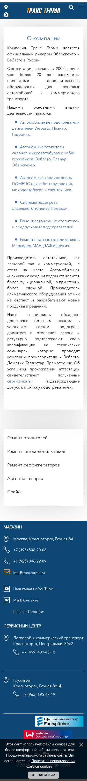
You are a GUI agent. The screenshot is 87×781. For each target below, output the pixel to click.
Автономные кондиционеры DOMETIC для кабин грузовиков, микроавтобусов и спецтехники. (42, 183)
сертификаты (19, 381)
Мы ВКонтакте (25, 600)
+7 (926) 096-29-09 (29, 561)
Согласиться (43, 775)
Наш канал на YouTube (33, 588)
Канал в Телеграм (28, 611)
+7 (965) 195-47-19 (38, 694)
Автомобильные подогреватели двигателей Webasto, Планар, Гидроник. (46, 128)
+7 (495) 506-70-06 (29, 550)
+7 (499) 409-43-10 (38, 652)
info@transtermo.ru (29, 572)
